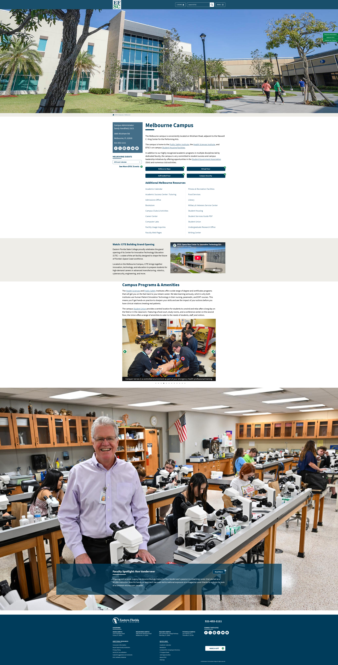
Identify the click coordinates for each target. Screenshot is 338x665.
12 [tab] (185, 383)
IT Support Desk (164, 652)
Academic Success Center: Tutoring (160, 194)
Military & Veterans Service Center (203, 205)
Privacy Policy (117, 650)
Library (191, 199)
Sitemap (162, 660)
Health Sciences (133, 290)
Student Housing (195, 210)
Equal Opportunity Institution (121, 647)
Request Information (330, 34)
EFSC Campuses (119, 115)
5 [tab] (166, 383)
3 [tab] (161, 383)
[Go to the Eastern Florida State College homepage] (126, 620)
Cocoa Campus (117, 632)
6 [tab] (169, 383)
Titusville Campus (188, 632)
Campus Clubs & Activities (156, 210)
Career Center (151, 216)
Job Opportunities (165, 655)
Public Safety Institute (179, 144)
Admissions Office (153, 199)
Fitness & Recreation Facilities (201, 189)
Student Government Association (206, 159)
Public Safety (150, 290)
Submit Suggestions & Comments (122, 655)
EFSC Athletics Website (119, 657)
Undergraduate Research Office (201, 227)
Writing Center (194, 232)
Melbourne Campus (142, 632)
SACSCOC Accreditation (120, 652)
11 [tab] (182, 383)
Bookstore (149, 205)
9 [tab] (177, 383)
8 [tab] (174, 383)
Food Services (194, 194)
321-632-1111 (120, 142)
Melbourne (127, 115)
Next (213, 351)
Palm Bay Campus (165, 632)
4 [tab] (164, 383)
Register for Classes (330, 40)
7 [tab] (172, 383)
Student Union (194, 221)
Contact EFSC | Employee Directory (170, 650)
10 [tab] (180, 383)
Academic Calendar (153, 189)
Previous (125, 351)
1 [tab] (156, 383)
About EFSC (163, 657)
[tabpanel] (169, 350)
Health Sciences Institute (204, 144)
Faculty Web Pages (153, 232)
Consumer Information (119, 645)
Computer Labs (152, 221)
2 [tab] (158, 383)
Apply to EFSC (330, 37)
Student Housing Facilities (173, 147)
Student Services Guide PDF (200, 216)
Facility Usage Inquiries (155, 227)
